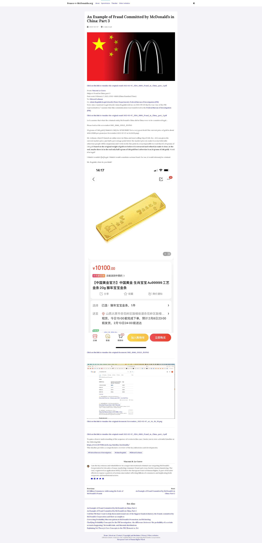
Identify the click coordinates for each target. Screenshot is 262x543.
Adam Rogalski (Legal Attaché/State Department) (109, 102)
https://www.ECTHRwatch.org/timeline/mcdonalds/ (108, 445)
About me (112, 535)
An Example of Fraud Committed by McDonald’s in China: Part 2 (155, 492)
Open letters (105, 3)
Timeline (114, 3)
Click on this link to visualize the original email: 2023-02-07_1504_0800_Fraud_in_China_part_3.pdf (127, 86)
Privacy (144, 535)
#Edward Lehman (136, 453)
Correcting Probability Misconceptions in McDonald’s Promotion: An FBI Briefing (119, 519)
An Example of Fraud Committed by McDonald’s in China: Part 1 (112, 511)
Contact (119, 535)
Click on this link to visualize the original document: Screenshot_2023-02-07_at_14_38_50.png (124, 421)
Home (106, 535)
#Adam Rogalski (120, 453)
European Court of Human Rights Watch (131, 539)
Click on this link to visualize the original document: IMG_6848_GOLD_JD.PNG (118, 352)
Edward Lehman (96, 99)
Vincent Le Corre (99, 90)
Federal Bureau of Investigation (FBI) (144, 102)
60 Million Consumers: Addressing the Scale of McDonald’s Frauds (105, 492)
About (97, 3)
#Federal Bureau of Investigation (99, 453)
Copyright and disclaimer (132, 535)
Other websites (124, 3)
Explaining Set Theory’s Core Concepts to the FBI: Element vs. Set (112, 528)
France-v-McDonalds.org (80, 3)
